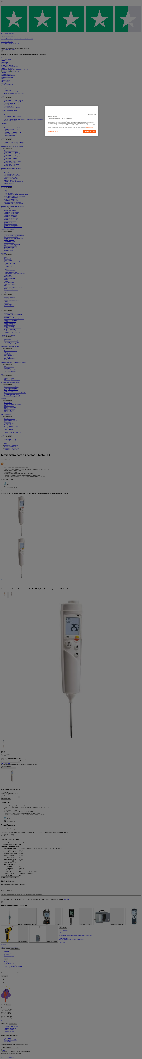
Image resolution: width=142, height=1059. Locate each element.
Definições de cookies (53, 131)
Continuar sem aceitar (92, 114)
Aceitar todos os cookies (89, 131)
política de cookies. (89, 127)
